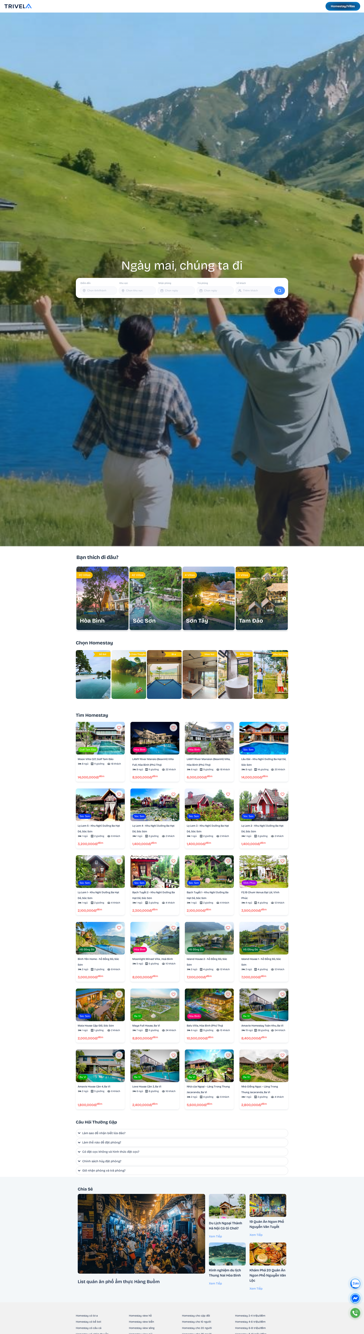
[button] (284, 598)
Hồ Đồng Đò (87, 949)
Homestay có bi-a (87, 1315)
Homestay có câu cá (88, 1328)
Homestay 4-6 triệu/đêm (250, 1321)
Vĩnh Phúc (249, 882)
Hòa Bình (139, 749)
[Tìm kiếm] (279, 290)
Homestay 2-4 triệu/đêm (250, 1315)
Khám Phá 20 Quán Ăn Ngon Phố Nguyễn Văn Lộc (267, 1275)
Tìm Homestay (92, 715)
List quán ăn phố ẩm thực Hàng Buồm (119, 1281)
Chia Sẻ (85, 1189)
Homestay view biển (141, 1321)
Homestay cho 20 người (197, 1328)
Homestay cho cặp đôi (196, 1315)
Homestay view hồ (140, 1315)
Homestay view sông (142, 1328)
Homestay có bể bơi (88, 1321)
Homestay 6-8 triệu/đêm (250, 1328)
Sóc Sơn (248, 749)
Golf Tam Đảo (88, 749)
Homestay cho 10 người (196, 1321)
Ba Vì (137, 1016)
